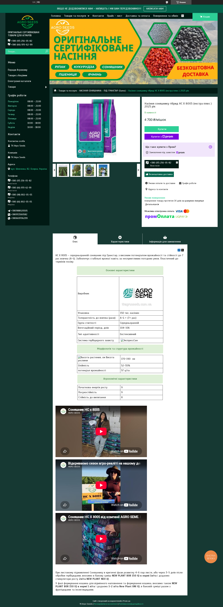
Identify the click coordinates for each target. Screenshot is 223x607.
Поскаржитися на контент (105, 604)
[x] (182, 250)
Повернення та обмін (165, 15)
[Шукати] (46, 51)
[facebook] (179, 250)
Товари (12, 86)
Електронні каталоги (19, 81)
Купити (162, 129)
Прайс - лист (114, 15)
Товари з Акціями (17, 75)
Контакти (98, 15)
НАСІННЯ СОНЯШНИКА (90, 90)
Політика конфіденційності (131, 604)
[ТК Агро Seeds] (27, 21)
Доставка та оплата (138, 15)
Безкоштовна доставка (161, 174)
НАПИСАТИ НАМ (155, 8)
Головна (56, 15)
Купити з (156, 136)
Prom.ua (126, 601)
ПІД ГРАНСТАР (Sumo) (115, 90)
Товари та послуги (75, 15)
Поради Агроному (17, 69)
